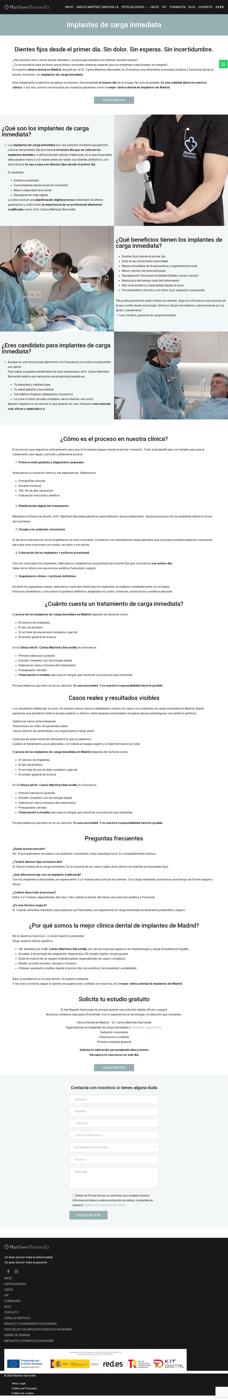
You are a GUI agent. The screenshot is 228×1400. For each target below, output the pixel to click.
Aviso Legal (18, 1383)
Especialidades (15, 1284)
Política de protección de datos (104, 1205)
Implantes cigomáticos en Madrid (29, 1341)
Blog (191, 7)
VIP (164, 7)
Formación (177, 7)
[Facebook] (8, 1272)
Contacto (205, 7)
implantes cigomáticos (146, 1027)
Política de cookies (23, 1393)
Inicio (69, 7)
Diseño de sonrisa (17, 1335)
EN (217, 7)
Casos (154, 7)
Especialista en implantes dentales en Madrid (38, 1329)
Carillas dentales (17, 1318)
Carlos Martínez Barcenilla (97, 7)
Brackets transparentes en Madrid (30, 1323)
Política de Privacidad (24, 1388)
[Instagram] (16, 1272)
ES (222, 7)
